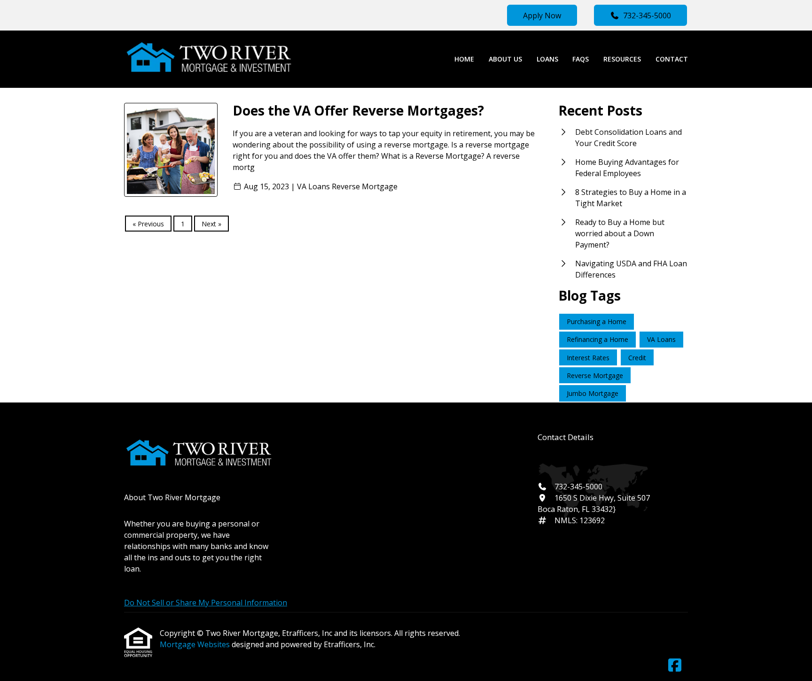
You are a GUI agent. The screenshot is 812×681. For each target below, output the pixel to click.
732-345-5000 (647, 15)
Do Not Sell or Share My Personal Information (205, 602)
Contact (672, 58)
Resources (622, 58)
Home (464, 58)
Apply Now (542, 15)
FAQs (580, 58)
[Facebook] (674, 665)
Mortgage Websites (196, 644)
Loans (547, 58)
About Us (505, 58)
